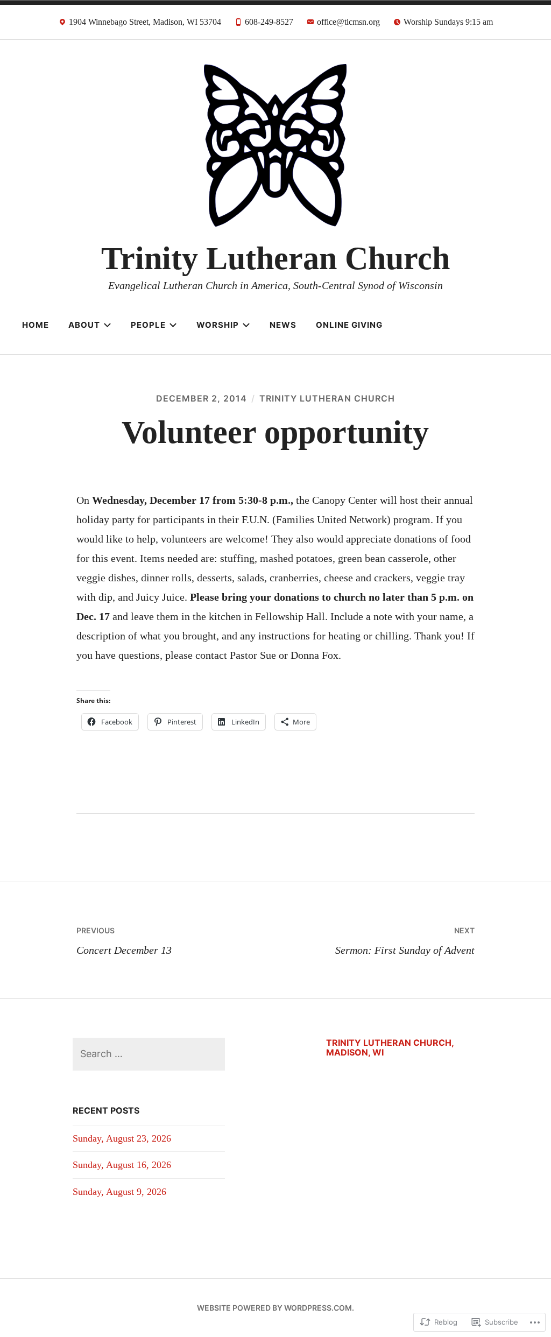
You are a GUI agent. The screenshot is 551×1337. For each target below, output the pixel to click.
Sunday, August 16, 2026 (122, 1164)
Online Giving (349, 325)
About (84, 325)
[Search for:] (149, 1053)
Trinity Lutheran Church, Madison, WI (390, 1047)
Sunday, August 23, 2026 (122, 1138)
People (148, 325)
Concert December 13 (124, 941)
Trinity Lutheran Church (275, 258)
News (283, 325)
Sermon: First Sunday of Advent (405, 941)
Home (35, 325)
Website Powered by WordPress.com (274, 1307)
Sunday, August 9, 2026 (119, 1191)
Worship (217, 325)
